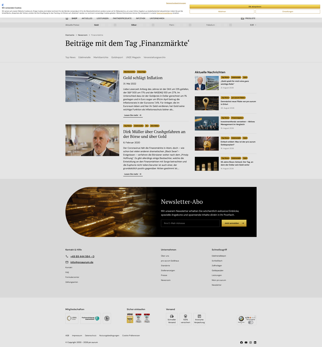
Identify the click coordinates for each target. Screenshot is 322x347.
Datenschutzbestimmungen (176, 3)
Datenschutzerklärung (164, 13)
